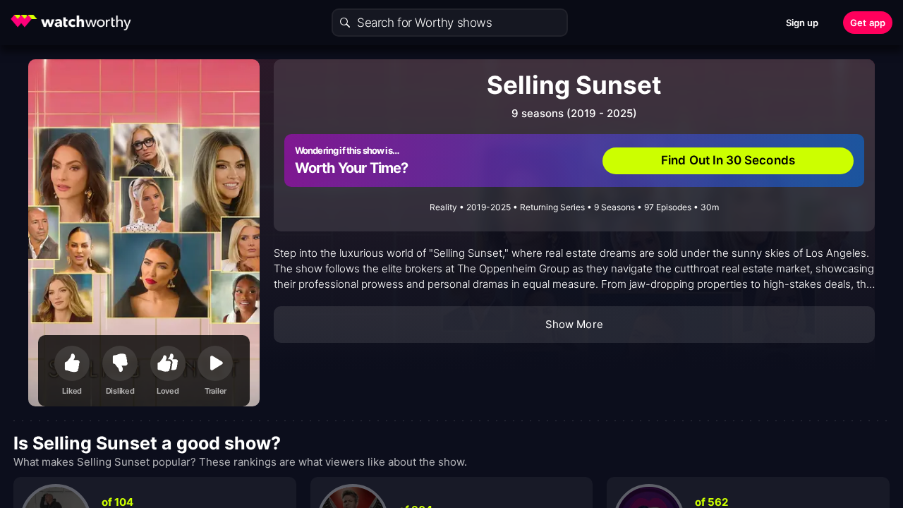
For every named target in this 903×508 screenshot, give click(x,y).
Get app (867, 22)
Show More (574, 324)
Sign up (802, 22)
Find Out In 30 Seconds (728, 160)
